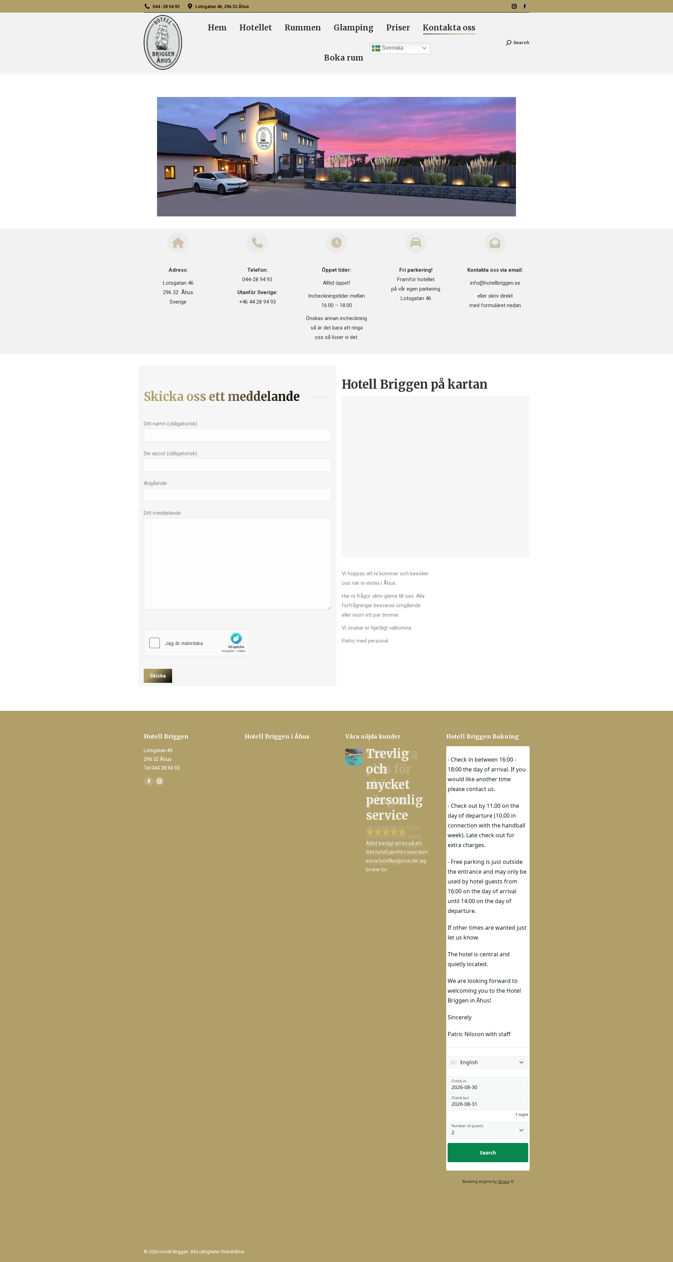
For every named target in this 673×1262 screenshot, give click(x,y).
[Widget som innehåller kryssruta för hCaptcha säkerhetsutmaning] (197, 643)
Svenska (391, 48)
